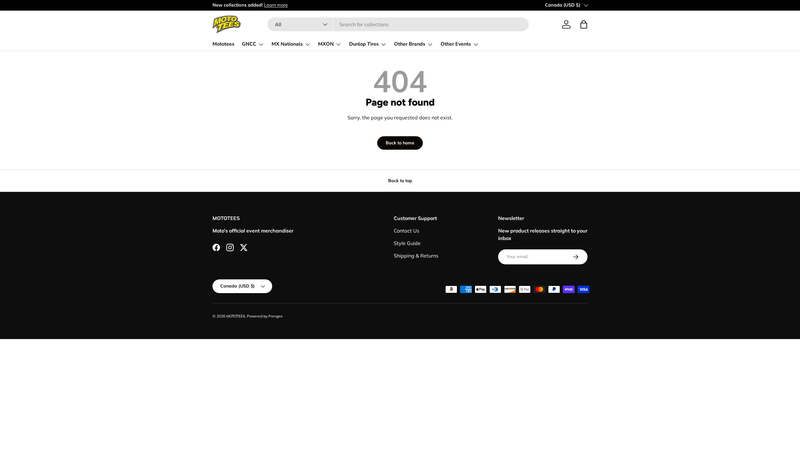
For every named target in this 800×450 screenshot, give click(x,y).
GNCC (249, 44)
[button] (584, 24)
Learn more (276, 5)
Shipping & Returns (416, 255)
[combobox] (398, 24)
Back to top (400, 180)
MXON (326, 44)
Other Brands (409, 44)
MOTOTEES (235, 316)
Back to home (400, 143)
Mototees (223, 44)
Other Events (456, 44)
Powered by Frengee (265, 316)
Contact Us (406, 231)
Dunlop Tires (364, 44)
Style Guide (407, 243)
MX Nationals (287, 44)
